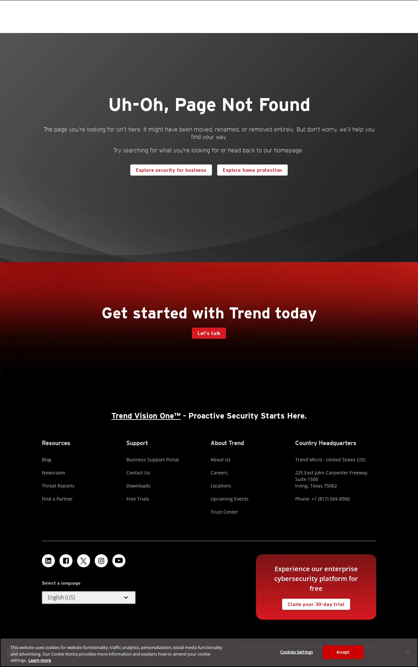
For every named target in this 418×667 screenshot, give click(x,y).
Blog (46, 459)
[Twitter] (83, 560)
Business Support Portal (152, 459)
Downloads (138, 486)
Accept (343, 652)
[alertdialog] (209, 652)
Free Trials (137, 499)
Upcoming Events (230, 499)
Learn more (39, 660)
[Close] (407, 651)
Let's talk (209, 333)
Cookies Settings (296, 652)
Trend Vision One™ (146, 415)
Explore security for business (171, 170)
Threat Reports (58, 486)
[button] (89, 597)
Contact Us (138, 473)
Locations (221, 486)
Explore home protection (249, 168)
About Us (221, 459)
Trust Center (224, 512)
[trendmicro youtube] (118, 560)
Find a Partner (57, 499)
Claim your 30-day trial (313, 603)
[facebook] (65, 560)
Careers (219, 473)
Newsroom (53, 473)
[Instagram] (101, 560)
